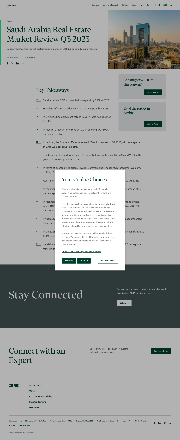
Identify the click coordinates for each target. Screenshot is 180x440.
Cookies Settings (108, 260)
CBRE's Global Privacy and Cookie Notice (81, 251)
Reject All (84, 260)
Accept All (69, 260)
